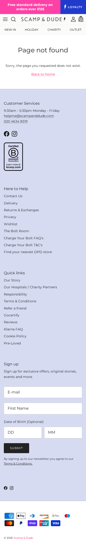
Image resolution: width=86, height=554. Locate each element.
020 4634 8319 (16, 121)
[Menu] (5, 19)
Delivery (11, 203)
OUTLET (75, 29)
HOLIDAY (31, 29)
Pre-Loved (12, 343)
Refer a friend (15, 308)
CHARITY (54, 29)
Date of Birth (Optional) (24, 422)
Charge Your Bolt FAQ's (23, 238)
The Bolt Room (16, 231)
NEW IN (10, 29)
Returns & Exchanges (21, 210)
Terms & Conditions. (18, 463)
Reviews (10, 322)
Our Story (12, 280)
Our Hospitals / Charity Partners (30, 287)
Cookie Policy (15, 336)
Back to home (43, 74)
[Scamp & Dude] (43, 19)
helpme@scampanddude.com (29, 116)
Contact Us (13, 196)
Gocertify (11, 315)
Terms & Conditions (20, 301)
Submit (16, 448)
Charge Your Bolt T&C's (23, 245)
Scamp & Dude (23, 537)
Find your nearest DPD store (28, 252)
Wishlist (10, 224)
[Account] (71, 19)
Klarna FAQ (13, 329)
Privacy (10, 217)
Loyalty (75, 7)
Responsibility (15, 294)
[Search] (16, 19)
